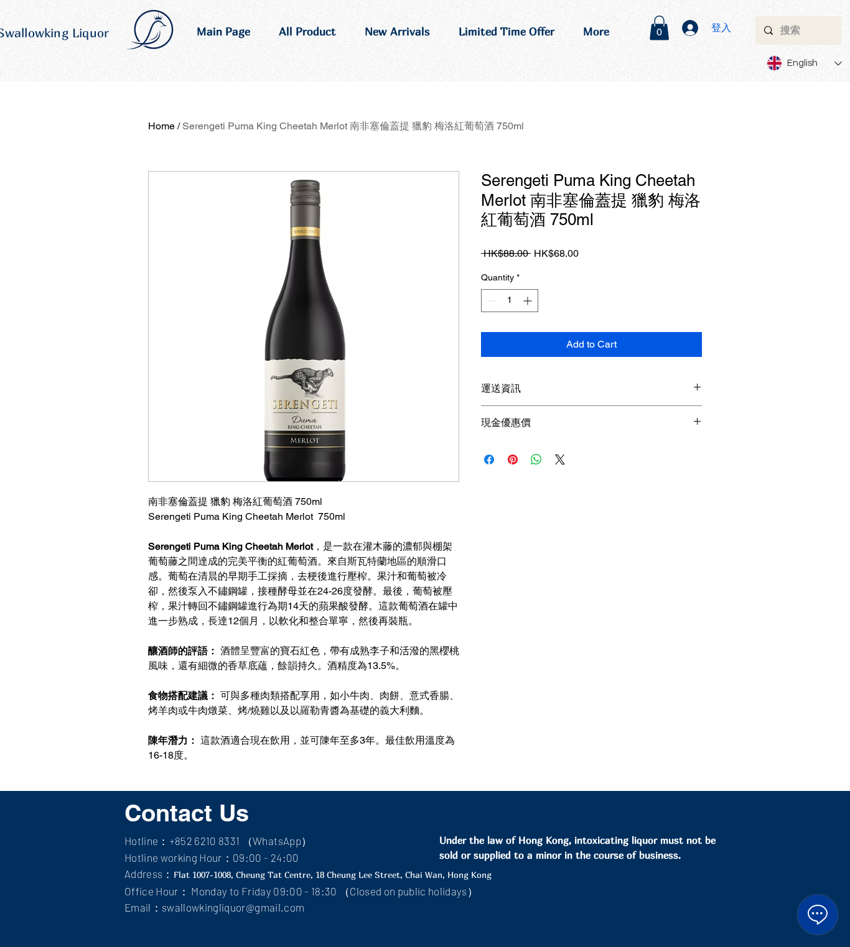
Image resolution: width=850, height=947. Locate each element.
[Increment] (528, 301)
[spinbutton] (509, 301)
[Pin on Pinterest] (512, 459)
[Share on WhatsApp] (536, 459)
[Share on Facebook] (489, 459)
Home (161, 126)
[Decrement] (490, 301)
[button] (659, 28)
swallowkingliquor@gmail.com (233, 907)
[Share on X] (560, 459)
